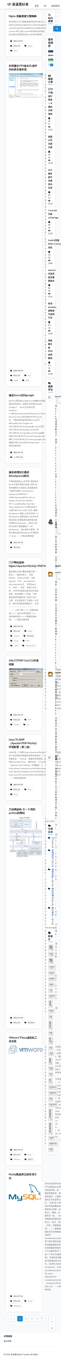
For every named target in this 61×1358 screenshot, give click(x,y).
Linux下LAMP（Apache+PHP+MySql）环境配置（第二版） (23, 743)
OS (45, 5)
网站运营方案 (50, 1128)
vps (29, 375)
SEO (15, 51)
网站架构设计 (50, 1114)
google (51, 979)
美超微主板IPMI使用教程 (50, 349)
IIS (28, 724)
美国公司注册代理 (50, 142)
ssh (50, 990)
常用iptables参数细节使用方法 (52, 310)
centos (51, 967)
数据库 (50, 1061)
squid (16, 380)
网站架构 (30, 636)
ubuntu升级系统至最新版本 (51, 275)
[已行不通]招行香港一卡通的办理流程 (50, 101)
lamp (15, 794)
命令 (50, 1081)
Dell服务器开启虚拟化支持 (50, 179)
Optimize (52, 1093)
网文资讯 (53, 911)
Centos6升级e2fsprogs (53, 214)
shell (51, 1054)
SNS (50, 1099)
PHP (28, 641)
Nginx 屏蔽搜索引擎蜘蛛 (23, 16)
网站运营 (51, 960)
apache (16, 636)
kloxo (51, 1011)
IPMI (51, 1150)
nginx (30, 46)
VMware (17, 1159)
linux (29, 789)
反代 (27, 380)
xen (50, 1048)
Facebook (53, 1105)
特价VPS (50, 1040)
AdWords (53, 1144)
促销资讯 (53, 853)
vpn (50, 1074)
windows (52, 1087)
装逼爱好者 (20, 4)
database (17, 1306)
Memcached (30, 646)
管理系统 (53, 872)
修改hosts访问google (21, 395)
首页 (37, 5)
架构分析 (50, 1025)
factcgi (16, 724)
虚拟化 (30, 1159)
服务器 (50, 1004)
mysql (16, 641)
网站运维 (16, 46)
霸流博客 (8, 1341)
